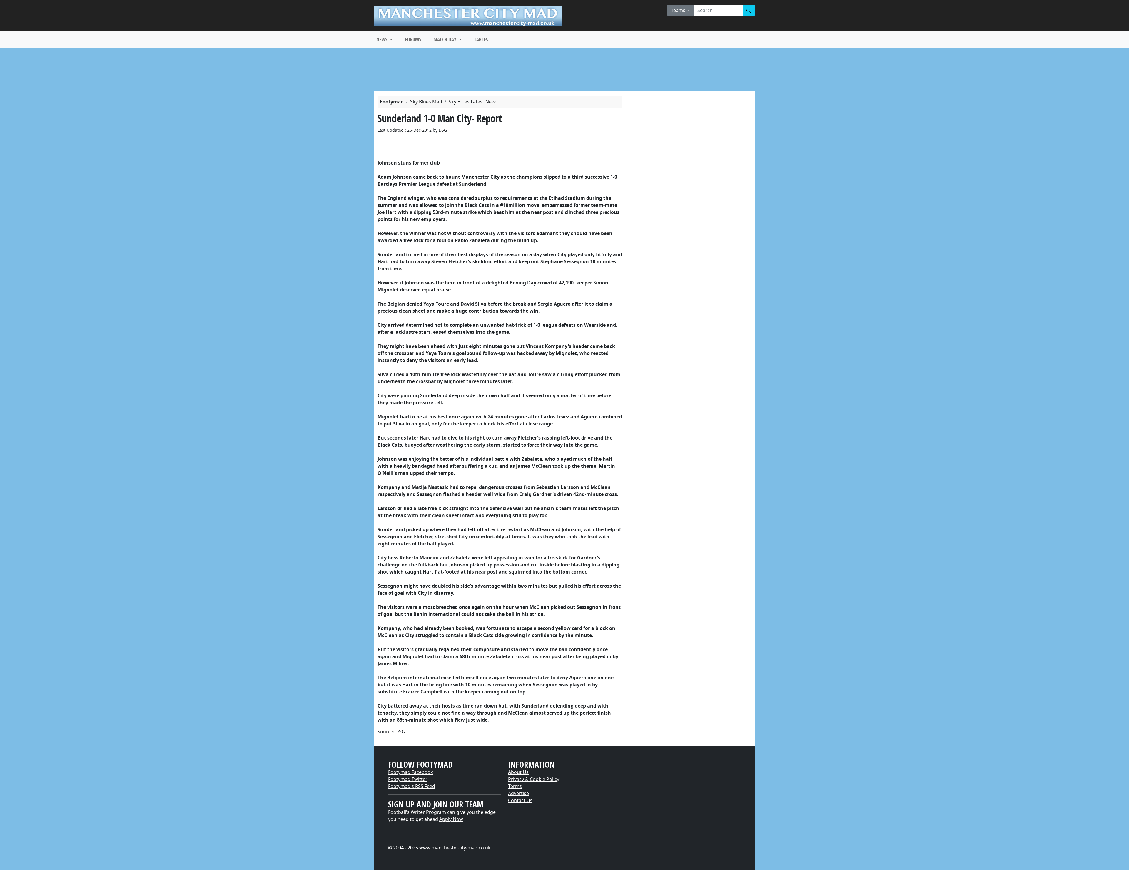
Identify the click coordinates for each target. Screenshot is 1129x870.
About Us (518, 772)
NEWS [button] (382, 39)
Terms (515, 786)
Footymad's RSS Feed (411, 786)
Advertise (518, 793)
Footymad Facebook (410, 772)
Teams (679, 10)
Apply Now (451, 819)
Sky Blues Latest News (473, 101)
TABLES (481, 39)
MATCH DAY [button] (445, 39)
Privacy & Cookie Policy (533, 779)
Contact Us (520, 800)
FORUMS (413, 39)
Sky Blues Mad (426, 101)
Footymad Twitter (407, 779)
